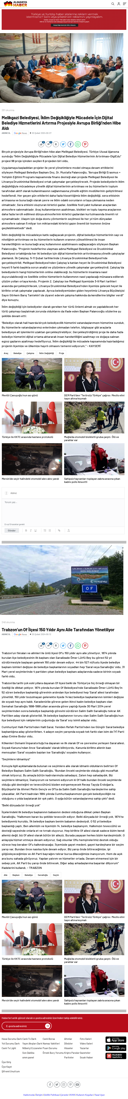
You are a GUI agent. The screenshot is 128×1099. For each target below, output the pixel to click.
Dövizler (68, 1043)
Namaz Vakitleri (51, 1043)
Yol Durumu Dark (11, 1043)
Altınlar (68, 1038)
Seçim (56, 875)
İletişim (39, 1095)
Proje (61, 353)
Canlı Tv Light (9, 1048)
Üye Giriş (6, 1062)
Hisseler (68, 1048)
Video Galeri (86, 1043)
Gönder (12, 530)
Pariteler (69, 1057)
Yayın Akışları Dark (32, 1043)
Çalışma (30, 353)
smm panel (28, 1057)
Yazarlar (84, 1048)
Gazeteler (85, 1052)
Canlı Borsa (49, 1038)
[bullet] (49, 530)
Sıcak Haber (86, 1057)
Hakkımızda (28, 1095)
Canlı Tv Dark (29, 1038)
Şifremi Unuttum (11, 1071)
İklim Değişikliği (46, 353)
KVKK (72, 1095)
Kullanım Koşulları (84, 1095)
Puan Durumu (50, 1048)
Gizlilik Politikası (51, 1095)
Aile (5, 875)
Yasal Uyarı (100, 1095)
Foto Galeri (86, 1038)
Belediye (18, 353)
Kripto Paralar (72, 1052)
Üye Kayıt (7, 1066)
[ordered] (45, 530)
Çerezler (64, 1095)
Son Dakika (28, 1052)
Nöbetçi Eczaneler (32, 1048)
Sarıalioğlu (43, 875)
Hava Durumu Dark (12, 1038)
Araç (6, 353)
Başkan (16, 875)
